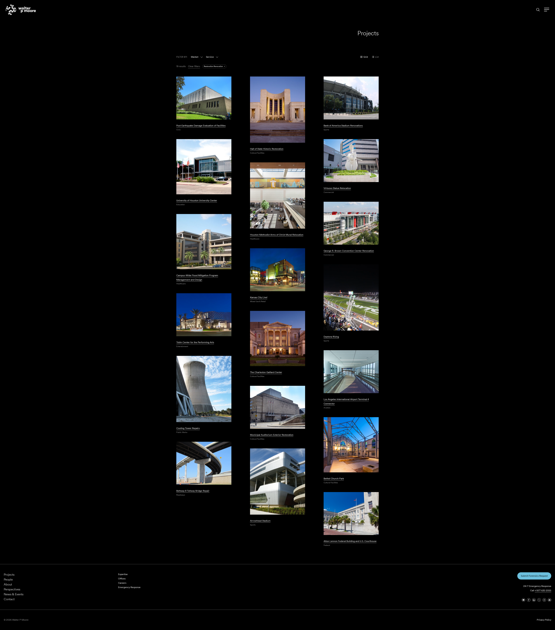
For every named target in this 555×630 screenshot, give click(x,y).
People (8, 579)
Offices (122, 578)
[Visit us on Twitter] (539, 600)
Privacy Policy (544, 619)
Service (210, 57)
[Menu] (546, 9)
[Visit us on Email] (549, 600)
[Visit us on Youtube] (523, 600)
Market (194, 57)
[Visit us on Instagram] (544, 600)
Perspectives (12, 589)
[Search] (538, 9)
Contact (9, 599)
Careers (122, 583)
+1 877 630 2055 (543, 590)
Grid (365, 57)
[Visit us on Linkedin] (534, 600)
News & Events (13, 594)
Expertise (123, 574)
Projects (9, 574)
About (8, 584)
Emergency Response (129, 587)
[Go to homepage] (21, 10)
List (377, 57)
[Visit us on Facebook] (528, 600)
